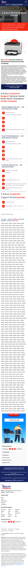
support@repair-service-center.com (14, 206)
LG (15, 514)
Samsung (17, 509)
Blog (2, 497)
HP (1, 513)
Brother (3, 516)
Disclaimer (17, 529)
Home (3, 24)
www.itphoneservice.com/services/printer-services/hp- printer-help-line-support (16, 184)
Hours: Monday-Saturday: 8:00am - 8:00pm (14, 159)
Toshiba (10, 514)
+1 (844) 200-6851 (16, 4)
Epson (9, 516)
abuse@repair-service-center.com (14, 480)
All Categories (5, 455)
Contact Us (3, 504)
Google (3, 514)
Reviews (3, 502)
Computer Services (11, 24)
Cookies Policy (4, 530)
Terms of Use (11, 529)
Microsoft (3, 509)
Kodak (16, 511)
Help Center (4, 501)
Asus (9, 511)
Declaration (10, 530)
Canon (9, 509)
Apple (2, 511)
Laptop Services (6, 462)
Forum (2, 499)
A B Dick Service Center (9, 25)
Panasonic (17, 513)
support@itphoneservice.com (12, 179)
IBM (16, 516)
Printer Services (22, 24)
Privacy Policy (4, 529)
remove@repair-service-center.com (14, 474)
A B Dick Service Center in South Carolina (13, 26)
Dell (9, 513)
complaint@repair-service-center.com (14, 469)
